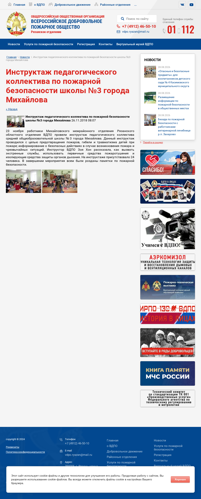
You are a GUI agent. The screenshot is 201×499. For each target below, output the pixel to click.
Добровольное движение (72, 4)
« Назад (11, 109)
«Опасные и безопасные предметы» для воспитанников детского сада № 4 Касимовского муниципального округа (174, 79)
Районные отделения (115, 4)
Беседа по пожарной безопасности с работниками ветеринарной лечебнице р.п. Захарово (174, 127)
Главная (19, 4)
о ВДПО (39, 4)
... (135, 4)
